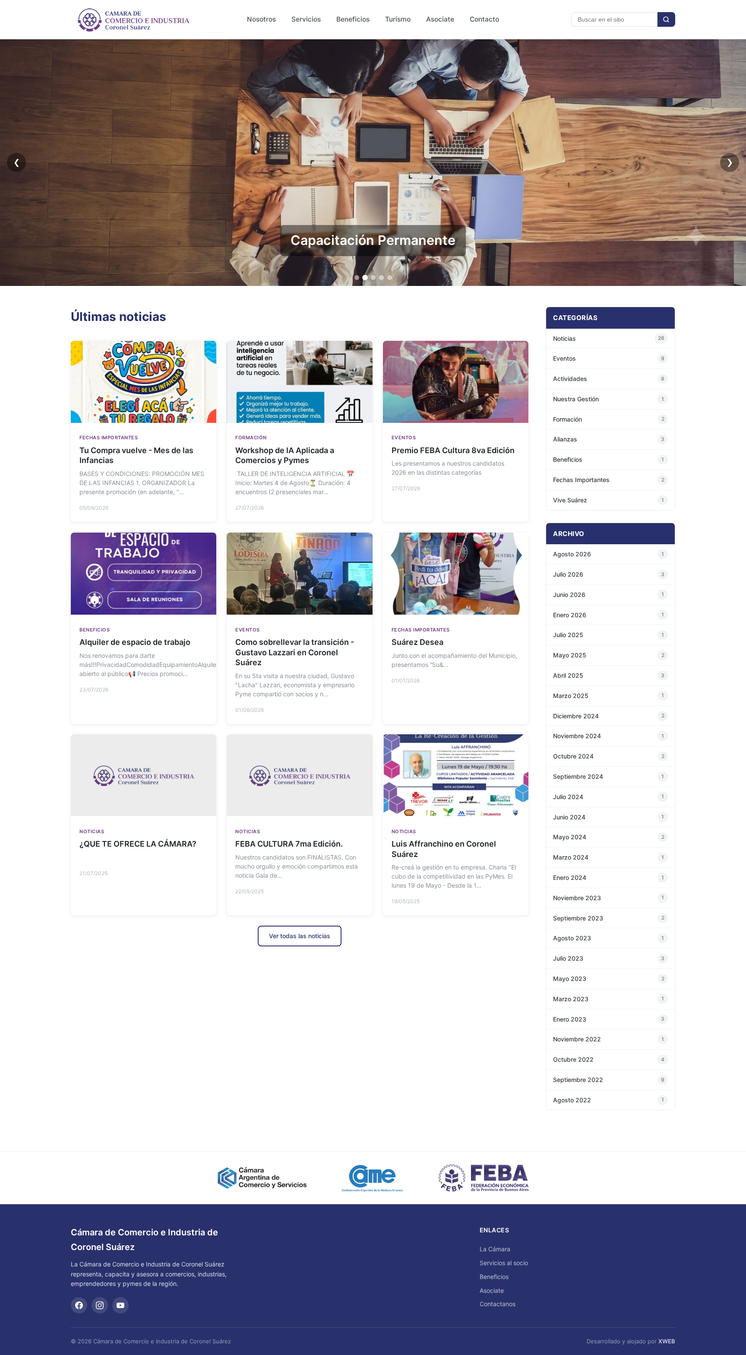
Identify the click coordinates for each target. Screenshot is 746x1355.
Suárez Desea (417, 642)
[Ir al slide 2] (365, 277)
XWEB (666, 1341)
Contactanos (497, 1303)
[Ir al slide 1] (356, 277)
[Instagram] (100, 1305)
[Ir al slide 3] (373, 277)
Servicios (306, 19)
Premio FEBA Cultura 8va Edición (453, 450)
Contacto (484, 19)
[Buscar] (666, 19)
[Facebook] (79, 1305)
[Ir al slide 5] (389, 277)
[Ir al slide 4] (381, 277)
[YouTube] (120, 1305)
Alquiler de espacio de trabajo (134, 642)
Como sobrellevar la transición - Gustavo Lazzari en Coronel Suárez (294, 652)
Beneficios (353, 19)
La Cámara (495, 1249)
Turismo (398, 19)
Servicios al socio (504, 1262)
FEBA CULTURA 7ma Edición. (289, 843)
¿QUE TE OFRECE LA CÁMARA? (137, 843)
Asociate (440, 19)
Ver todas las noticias (299, 935)
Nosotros (261, 19)
